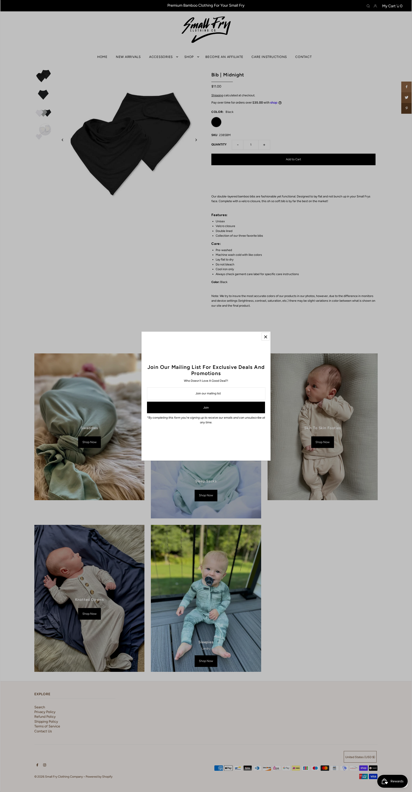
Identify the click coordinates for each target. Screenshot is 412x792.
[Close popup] (265, 336)
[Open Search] (368, 5)
